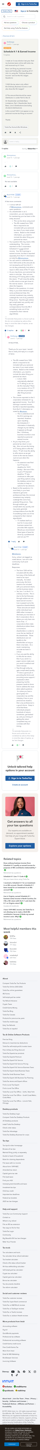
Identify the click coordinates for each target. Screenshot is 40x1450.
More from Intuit (8, 1351)
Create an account (20, 785)
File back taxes (8, 1177)
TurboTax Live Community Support (15, 1214)
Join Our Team (18, 1399)
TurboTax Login (8, 1231)
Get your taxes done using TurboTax (16, 879)
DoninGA (13, 949)
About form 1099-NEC (11, 1166)
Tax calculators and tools (11, 1252)
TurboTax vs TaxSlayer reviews (13, 1309)
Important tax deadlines (11, 1194)
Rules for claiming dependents (13, 1159)
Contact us (6, 1217)
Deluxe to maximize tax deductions (15, 1043)
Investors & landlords (11, 906)
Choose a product (28, 23)
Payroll (5, 1330)
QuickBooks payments (11, 1333)
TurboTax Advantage (10, 1131)
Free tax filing (7, 1039)
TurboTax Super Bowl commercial (15, 1302)
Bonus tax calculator (10, 1280)
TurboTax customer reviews (12, 1298)
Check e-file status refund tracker (14, 1263)
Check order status (9, 1128)
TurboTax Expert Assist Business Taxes (16, 1071)
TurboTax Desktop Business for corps (16, 1135)
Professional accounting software (14, 1340)
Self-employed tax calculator (13, 1270)
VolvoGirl (13, 942)
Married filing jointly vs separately (15, 1152)
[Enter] (4, 16)
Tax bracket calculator (10, 1260)
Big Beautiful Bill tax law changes (14, 1238)
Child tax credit (8, 1191)
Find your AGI (8, 1180)
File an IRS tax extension (11, 1224)
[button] (6, 11)
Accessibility (6, 1407)
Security (5, 1401)
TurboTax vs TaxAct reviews (12, 1312)
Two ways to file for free (11, 1228)
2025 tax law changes (10, 1201)
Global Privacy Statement (23, 1430)
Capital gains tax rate (10, 1173)
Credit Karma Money (10, 1008)
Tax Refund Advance (10, 1001)
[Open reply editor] (20, 141)
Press (27, 1399)
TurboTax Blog (8, 1011)
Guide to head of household (13, 1156)
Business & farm (9, 36)
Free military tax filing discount (14, 1050)
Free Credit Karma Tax (10, 1347)
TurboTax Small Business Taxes (13, 1074)
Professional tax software (11, 1337)
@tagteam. (23, 411)
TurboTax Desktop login (11, 1114)
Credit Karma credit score (12, 1344)
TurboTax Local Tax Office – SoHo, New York (18, 1092)
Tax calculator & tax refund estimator (15, 1256)
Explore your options (20, 845)
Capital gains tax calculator (12, 1277)
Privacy (33, 1399)
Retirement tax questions (12, 873)
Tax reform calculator (10, 1287)
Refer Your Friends (9, 1242)
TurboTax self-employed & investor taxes (17, 1046)
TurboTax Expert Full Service (13, 1060)
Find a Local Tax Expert (11, 1085)
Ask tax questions (10, 23)
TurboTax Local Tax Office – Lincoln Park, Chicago (17, 1102)
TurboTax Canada (9, 1015)
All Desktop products (10, 1121)
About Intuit (6, 1399)
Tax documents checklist (11, 1284)
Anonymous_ (11, 155)
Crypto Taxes (7, 1004)
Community (7, 1235)
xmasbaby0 (14, 955)
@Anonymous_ (16, 207)
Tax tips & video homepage (12, 1145)
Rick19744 (10, 195)
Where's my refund (9, 1221)
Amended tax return (10, 1170)
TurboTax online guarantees (12, 990)
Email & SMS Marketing (11, 1354)
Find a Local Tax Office (11, 1088)
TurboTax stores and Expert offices (15, 1081)
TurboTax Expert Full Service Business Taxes (18, 1067)
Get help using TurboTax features (16, 28)
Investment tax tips (9, 1187)
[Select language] (16, 11)
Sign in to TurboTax (21, 778)
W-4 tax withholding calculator (13, 1266)
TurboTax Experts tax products (13, 1053)
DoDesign (10, 42)
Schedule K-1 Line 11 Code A (14, 876)
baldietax (13, 962)
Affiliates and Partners (26, 1404)
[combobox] (18, 16)
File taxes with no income (12, 1163)
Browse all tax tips (9, 1149)
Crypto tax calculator (10, 1273)
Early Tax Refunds (9, 1025)
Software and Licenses (18, 1401)
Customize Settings (29, 1444)
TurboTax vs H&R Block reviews (14, 1305)
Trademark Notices (9, 1404)
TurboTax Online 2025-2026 (13, 987)
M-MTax (12, 936)
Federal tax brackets (10, 1198)
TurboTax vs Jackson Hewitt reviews (15, 1316)
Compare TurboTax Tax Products (14, 983)
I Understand (11, 1444)
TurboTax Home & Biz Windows (16, 127)
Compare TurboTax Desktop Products (16, 1117)
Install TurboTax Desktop (11, 1124)
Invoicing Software (9, 1361)
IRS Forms (6, 994)
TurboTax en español (10, 1029)
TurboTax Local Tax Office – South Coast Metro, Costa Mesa (19, 1096)
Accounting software (10, 1326)
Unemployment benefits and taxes (15, 1184)
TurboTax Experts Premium (12, 1057)
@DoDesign (16, 554)
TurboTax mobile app (10, 1022)
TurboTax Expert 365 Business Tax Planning (18, 1078)
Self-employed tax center (11, 997)
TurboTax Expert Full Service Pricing (15, 1064)
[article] (20, 161)
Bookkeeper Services (10, 1358)
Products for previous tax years (13, 1018)
